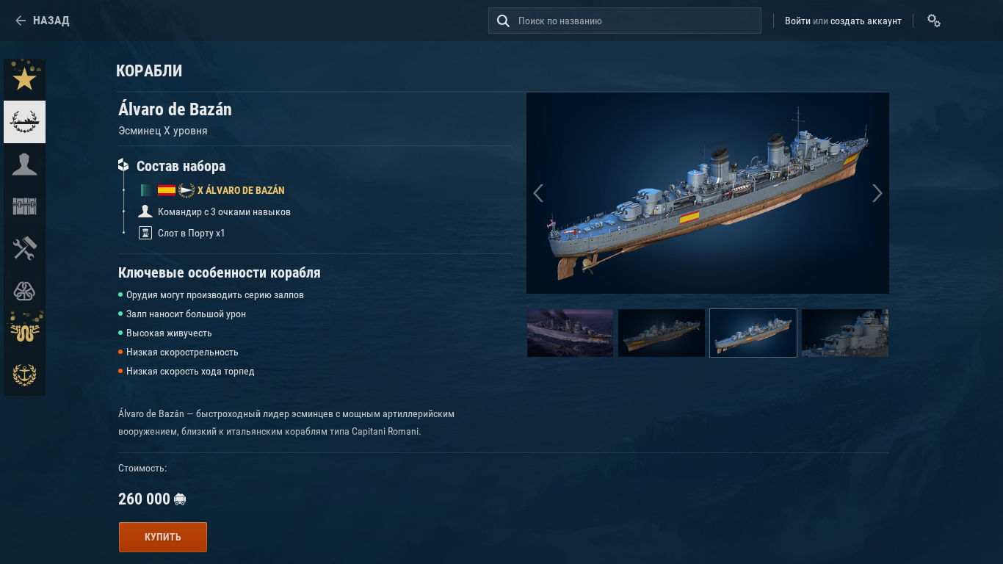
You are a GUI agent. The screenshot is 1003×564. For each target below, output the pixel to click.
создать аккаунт (866, 20)
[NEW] (25, 80)
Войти (798, 20)
